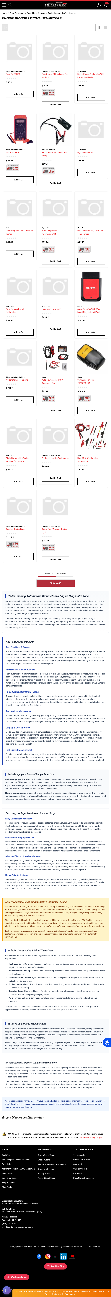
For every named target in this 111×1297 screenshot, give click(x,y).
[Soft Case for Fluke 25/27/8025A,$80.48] (91, 357)
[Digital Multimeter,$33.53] (91, 129)
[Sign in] (99, 5)
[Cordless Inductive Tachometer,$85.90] (55, 435)
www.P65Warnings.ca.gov (90, 1137)
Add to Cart (19, 94)
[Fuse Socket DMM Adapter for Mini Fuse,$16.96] (55, 51)
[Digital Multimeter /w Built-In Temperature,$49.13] (91, 208)
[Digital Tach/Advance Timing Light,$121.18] (55, 506)
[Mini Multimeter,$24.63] (19, 129)
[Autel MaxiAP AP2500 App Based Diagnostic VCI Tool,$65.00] (91, 286)
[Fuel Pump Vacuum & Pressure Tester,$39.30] (19, 208)
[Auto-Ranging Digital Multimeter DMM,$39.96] (55, 208)
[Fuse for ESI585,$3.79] (19, 51)
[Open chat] (7, 1290)
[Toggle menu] (4, 5)
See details (70, 1294)
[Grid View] (98, 27)
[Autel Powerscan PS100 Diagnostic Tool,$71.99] (55, 357)
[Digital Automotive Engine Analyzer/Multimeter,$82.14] (19, 435)
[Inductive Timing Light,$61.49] (55, 286)
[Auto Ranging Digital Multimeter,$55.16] (19, 286)
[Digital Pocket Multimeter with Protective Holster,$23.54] (91, 51)
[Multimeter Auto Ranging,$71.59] (19, 357)
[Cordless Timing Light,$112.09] (19, 506)
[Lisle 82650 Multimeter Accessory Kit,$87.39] (91, 435)
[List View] (105, 27)
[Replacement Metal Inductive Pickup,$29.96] (55, 129)
